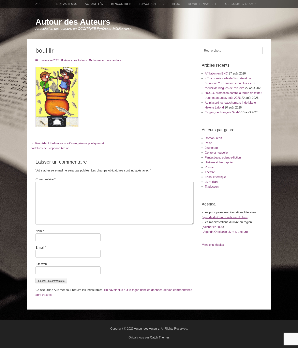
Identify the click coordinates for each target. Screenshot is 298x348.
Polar (208, 143)
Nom (39, 231)
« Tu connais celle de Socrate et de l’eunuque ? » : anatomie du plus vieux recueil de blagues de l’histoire (230, 83)
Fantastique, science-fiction (223, 157)
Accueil (41, 4)
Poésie (209, 167)
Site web (41, 264)
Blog (176, 4)
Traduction (212, 186)
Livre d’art (211, 181)
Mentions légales (213, 244)
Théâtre (210, 172)
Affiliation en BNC (216, 73)
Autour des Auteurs (72, 21)
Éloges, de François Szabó (222, 112)
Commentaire (45, 179)
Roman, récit (213, 138)
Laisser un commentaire (107, 60)
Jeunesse (211, 147)
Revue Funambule (202, 4)
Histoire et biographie (219, 162)
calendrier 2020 (213, 227)
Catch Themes (160, 337)
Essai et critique (215, 177)
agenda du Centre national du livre (225, 217)
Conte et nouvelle (216, 152)
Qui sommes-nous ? (240, 4)
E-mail (40, 247)
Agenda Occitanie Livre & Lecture (225, 231)
